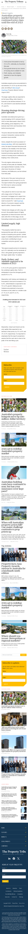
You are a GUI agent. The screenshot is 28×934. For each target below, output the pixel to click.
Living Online (21, 906)
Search (23, 654)
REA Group (16, 88)
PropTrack (4, 90)
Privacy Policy (15, 903)
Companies (4, 846)
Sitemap (21, 897)
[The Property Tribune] (14, 852)
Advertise (15, 888)
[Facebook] (14, 858)
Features (4, 832)
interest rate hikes (6, 144)
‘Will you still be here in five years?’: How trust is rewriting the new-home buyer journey (13, 728)
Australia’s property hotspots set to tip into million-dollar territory (13, 706)
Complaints (20, 894)
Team (20, 888)
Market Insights (10, 7)
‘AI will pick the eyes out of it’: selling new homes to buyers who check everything (9, 795)
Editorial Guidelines (18, 891)
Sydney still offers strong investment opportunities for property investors (13, 750)
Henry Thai (3, 502)
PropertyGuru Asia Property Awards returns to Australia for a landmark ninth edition (13, 775)
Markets (4, 837)
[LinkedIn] (9, 858)
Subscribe (7, 897)
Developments (5, 841)
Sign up (7, 387)
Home (2, 7)
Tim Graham (3, 428)
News (3, 828)
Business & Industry (22, 549)
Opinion (24, 399)
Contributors (8, 891)
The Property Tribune (5, 541)
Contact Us (14, 897)
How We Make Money (10, 894)
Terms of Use (21, 903)
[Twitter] (18, 858)
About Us (8, 888)
